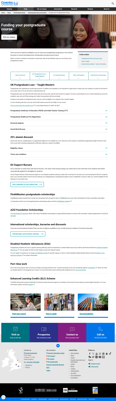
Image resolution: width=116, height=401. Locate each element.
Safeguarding (75, 371)
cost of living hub (80, 270)
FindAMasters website (63, 201)
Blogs (72, 366)
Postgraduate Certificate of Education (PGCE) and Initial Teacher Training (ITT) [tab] (39, 111)
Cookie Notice (73, 399)
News (72, 355)
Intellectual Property (64, 399)
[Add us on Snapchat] (106, 354)
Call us (100, 335)
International (58, 9)
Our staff (73, 373)
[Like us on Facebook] (89, 354)
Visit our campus (9, 37)
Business (90, 9)
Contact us (72, 335)
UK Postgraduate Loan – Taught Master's (39, 75)
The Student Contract (25, 399)
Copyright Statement (42, 399)
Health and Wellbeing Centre (39, 253)
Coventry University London (56, 353)
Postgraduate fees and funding (37, 12)
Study (25, 9)
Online (48, 370)
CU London (51, 359)
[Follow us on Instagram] (99, 354)
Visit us (15, 335)
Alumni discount (20, 75)
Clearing (9, 9)
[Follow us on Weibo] (93, 357)
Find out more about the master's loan (21, 105)
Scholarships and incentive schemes (25, 234)
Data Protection (92, 399)
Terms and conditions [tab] (18, 154)
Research (74, 9)
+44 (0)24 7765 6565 (32, 362)
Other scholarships (78, 75)
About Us (106, 9)
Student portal (95, 364)
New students (75, 353)
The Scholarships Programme (19, 213)
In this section (84, 54)
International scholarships (98, 75)
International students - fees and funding (94, 64)
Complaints (74, 378)
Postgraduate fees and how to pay (92, 58)
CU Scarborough (53, 362)
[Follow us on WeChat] (89, 357)
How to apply (85, 61)
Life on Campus (42, 9)
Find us (27, 367)
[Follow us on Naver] (99, 357)
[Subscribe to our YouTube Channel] (96, 354)
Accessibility (34, 399)
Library (73, 364)
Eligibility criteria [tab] (16, 148)
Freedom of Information (53, 399)
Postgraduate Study (19, 12)
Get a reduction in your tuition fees (25, 184)
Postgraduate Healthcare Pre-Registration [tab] (25, 117)
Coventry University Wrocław (55, 365)
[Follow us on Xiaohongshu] (96, 357)
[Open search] (113, 3)
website (30, 284)
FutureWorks (91, 268)
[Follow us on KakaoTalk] (103, 357)
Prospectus (44, 335)
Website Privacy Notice (82, 399)
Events (73, 358)
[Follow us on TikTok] (110, 353)
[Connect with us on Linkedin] (103, 354)
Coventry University (31, 353)
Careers (73, 369)
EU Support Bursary (59, 75)
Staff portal (94, 367)
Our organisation (76, 375)
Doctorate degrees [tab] (17, 123)
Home (3, 12)
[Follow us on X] (93, 354)
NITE (47, 367)
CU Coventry (51, 356)
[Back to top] (58, 345)
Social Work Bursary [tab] (17, 129)
